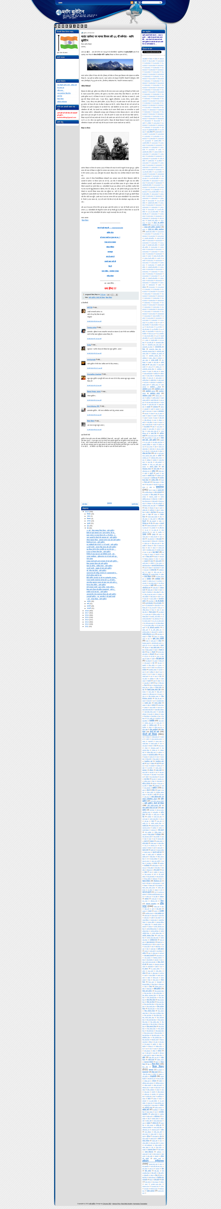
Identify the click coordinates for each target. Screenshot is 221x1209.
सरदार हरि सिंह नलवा (159, 1103)
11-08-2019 (161, 138)
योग (143, 896)
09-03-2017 (161, 114)
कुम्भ (150, 490)
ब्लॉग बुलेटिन (73, 12)
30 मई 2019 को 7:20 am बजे (94, 338)
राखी (153, 909)
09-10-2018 (148, 120)
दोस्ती (153, 667)
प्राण (161, 743)
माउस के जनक (145, 861)
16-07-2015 (150, 182)
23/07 (149, 256)
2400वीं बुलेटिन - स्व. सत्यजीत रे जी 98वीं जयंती (101, 596)
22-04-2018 (145, 242)
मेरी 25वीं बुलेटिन (160, 876)
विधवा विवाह (154, 984)
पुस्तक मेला (158, 723)
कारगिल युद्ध (154, 477)
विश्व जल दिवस (151, 1002)
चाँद (163, 552)
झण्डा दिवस (151, 601)
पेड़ (160, 725)
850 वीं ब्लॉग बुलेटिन (159, 338)
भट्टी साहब (144, 819)
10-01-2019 (156, 123)
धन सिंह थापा (159, 667)
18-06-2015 (159, 196)
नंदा (149, 674)
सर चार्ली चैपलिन (153, 1101)
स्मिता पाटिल (159, 1147)
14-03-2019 (150, 165)
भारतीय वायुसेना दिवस (156, 823)
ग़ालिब (160, 521)
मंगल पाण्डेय (151, 834)
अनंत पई (150, 366)
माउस (161, 858)
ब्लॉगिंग (149, 814)
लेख (161, 959)
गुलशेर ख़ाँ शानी (153, 536)
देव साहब (155, 660)
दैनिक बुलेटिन (152, 665)
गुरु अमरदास (152, 527)
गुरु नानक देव (154, 530)
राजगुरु (149, 911)
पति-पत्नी (149, 700)
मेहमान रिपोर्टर (146, 881)
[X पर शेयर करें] (114, 295)
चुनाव (151, 561)
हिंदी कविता (148, 1170)
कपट (143, 460)
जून (88, 526)
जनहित (162, 574)
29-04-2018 (147, 307)
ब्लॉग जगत (146, 796)
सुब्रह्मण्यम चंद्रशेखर (146, 1127)
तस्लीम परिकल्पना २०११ (148, 634)
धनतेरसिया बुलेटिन (153, 669)
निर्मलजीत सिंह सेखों (158, 685)
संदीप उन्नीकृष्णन (150, 1089)
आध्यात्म (157, 409)
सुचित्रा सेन (155, 1123)
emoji (146, 1184)
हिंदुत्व (152, 1175)
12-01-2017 (155, 142)
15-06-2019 (161, 174)
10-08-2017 (147, 127)
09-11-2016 (157, 120)
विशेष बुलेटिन (157, 988)
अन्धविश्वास (159, 369)
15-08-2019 (147, 176)
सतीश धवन (146, 1094)
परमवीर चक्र (147, 703)
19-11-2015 (151, 209)
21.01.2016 (161, 236)
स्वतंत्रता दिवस (152, 1149)
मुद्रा (151, 872)
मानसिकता (147, 865)
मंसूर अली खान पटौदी (147, 836)
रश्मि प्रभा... (60, 90)
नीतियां (151, 687)
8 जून (157, 335)
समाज (149, 1098)
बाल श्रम (154, 779)
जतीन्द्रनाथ (145, 574)
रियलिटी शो (159, 942)
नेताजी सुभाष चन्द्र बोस (154, 689)
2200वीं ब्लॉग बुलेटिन (153, 245)
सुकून (143, 1123)
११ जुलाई (144, 134)
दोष (149, 667)
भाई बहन (146, 821)
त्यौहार (159, 640)
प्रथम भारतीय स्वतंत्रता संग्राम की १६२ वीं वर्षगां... (101, 580)
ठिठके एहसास (152, 612)
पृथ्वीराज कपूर (153, 725)
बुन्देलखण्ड (157, 785)
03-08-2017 (156, 76)
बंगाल (148, 763)
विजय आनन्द (155, 979)
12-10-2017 (152, 149)
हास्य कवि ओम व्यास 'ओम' (156, 1166)
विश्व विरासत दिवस (151, 1028)
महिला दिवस (152, 856)
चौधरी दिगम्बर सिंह (146, 565)
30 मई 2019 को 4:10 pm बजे (94, 385)
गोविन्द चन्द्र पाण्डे (155, 543)
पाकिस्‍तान (157, 714)
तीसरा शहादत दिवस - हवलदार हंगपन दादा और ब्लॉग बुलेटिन (103, 540)
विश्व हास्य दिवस (158, 1033)
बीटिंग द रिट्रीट (146, 783)
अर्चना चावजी (161, 380)
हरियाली (156, 1156)
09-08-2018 (161, 118)
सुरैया (162, 1129)
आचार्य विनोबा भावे (154, 400)
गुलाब (161, 536)
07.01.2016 (147, 107)
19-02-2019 (150, 205)
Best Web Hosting (126, 1204)
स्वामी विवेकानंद (149, 1152)
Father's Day (145, 1186)
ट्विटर (153, 609)
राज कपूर (158, 909)
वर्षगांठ (143, 973)
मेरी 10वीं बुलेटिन (151, 876)
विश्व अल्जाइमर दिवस (159, 991)
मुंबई (163, 870)
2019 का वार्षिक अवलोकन (156, 229)
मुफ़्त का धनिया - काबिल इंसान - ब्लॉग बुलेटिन (99, 566)
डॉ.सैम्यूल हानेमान (146, 632)
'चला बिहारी (144, 58)
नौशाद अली (159, 691)
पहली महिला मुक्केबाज (159, 709)
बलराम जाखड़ (159, 767)
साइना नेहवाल (150, 1112)
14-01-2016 (145, 162)
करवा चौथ (150, 462)
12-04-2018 (159, 145)
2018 (87, 611)
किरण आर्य (147, 482)
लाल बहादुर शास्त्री (149, 955)
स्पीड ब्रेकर (110, 276)
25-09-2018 (159, 273)
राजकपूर (144, 911)
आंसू (143, 397)
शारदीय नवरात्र (160, 1059)
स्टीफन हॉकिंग (145, 1143)
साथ (156, 1112)
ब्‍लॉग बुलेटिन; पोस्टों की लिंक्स (97, 297)
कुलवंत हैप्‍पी (161, 490)
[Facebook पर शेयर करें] (117, 295)
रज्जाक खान (154, 898)
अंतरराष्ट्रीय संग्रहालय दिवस (148, 351)
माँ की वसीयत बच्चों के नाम (94, 575)
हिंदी (163, 1168)
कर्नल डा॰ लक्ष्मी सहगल (155, 464)
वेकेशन (160, 1044)
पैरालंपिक (144, 727)
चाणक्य (151, 554)
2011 (86, 626)
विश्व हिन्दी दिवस (145, 1035)
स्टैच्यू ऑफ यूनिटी (154, 1143)
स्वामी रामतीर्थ (161, 1149)
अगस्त (89, 521)
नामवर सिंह (146, 683)
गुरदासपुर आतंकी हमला (152, 525)
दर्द (150, 645)
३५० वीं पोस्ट (150, 322)
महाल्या (143, 854)
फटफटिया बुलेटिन (153, 754)
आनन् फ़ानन (149, 411)
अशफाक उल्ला (159, 395)
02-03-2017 (147, 67)
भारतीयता (154, 827)
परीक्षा (148, 705)
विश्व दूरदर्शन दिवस (151, 1006)
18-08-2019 (154, 198)
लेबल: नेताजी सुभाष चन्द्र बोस (148, 962)
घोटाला (154, 547)
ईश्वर (154, 426)
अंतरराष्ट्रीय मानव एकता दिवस (155, 344)
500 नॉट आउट (150, 327)
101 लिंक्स (150, 131)
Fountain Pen (155, 1186)
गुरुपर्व (154, 532)
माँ (147, 858)
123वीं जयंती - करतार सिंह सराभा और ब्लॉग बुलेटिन (101, 547)
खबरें (161, 507)
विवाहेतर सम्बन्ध (158, 986)
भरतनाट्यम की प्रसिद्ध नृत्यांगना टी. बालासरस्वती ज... (102, 573)
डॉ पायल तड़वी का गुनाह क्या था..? (110, 237)
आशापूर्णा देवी (161, 415)
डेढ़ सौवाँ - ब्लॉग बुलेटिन (155, 616)
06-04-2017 (147, 94)
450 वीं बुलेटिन (154, 324)
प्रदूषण (143, 741)
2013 (87, 622)
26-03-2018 (150, 280)
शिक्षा (149, 1064)
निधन (145, 685)
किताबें (162, 480)
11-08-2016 (152, 138)
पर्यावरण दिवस (161, 705)
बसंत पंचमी (159, 770)
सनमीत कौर (148, 1096)
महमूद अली (160, 847)
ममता (161, 845)
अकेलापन (160, 358)
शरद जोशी (155, 1053)
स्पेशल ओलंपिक (158, 1145)
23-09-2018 (159, 253)
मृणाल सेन (162, 872)
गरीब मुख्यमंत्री (152, 521)
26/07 (159, 284)
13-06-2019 (150, 156)
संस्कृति (153, 1092)
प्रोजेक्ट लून (154, 750)
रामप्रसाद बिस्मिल (160, 922)
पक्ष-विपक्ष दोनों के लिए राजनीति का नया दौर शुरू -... (101, 549)
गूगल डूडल (159, 539)
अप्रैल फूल (156, 371)
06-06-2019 (156, 94)
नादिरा (159, 680)
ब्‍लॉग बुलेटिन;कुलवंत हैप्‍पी (154, 805)
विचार (149, 979)
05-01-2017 (147, 85)
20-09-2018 (154, 218)
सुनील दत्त (158, 1125)
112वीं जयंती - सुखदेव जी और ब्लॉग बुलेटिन (99, 568)
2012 (87, 624)
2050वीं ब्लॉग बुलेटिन (150, 231)
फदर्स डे (162, 754)
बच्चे (158, 763)
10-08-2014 (161, 125)
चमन (145, 552)
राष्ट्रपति (144, 926)
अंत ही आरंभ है (110, 256)
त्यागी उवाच (153, 640)
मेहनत (161, 878)
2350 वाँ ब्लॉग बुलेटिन (149, 258)
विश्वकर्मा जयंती (155, 1039)
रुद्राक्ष (158, 944)
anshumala (91, 359)
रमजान (160, 898)
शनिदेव (154, 1050)
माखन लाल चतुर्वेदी (156, 861)
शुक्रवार (151, 1070)
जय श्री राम (161, 583)
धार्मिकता (152, 672)
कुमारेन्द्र (160, 486)
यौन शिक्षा (155, 896)
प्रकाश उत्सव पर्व (155, 736)
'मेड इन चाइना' (151, 60)
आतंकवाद (155, 406)
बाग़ (156, 772)
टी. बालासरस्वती (149, 605)
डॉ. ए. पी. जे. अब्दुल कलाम (158, 620)
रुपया (163, 944)
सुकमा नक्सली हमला (158, 1120)
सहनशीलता (155, 1109)
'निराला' (150, 58)
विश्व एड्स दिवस (147, 993)
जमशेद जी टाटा (151, 581)
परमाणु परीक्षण (157, 703)
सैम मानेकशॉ (155, 1136)
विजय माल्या (151, 982)
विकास (149, 977)
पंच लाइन (160, 694)
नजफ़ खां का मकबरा (110, 242)
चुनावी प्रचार (145, 563)
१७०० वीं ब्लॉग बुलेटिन (154, 191)
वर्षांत (149, 973)
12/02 (159, 149)
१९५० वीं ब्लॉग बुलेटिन (153, 211)
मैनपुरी (143, 883)
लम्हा (149, 953)
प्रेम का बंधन (161, 745)
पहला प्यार (160, 707)
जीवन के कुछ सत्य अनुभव (150, 594)
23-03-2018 (145, 251)
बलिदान (151, 770)
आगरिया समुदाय (155, 397)
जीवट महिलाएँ (156, 592)
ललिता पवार (155, 953)
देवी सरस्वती (147, 663)
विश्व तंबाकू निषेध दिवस (149, 1004)
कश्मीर (145, 473)
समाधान (155, 1098)
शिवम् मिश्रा (60, 99)
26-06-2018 (154, 282)
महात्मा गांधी (145, 850)
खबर (157, 507)
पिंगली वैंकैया (153, 716)
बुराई (163, 785)
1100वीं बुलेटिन (157, 140)
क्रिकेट (146, 507)
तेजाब (147, 640)
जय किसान (159, 581)
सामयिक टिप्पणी (154, 1114)
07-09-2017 (161, 105)
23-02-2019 (150, 249)
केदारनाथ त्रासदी (153, 496)
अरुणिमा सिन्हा (145, 380)
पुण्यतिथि (151, 721)
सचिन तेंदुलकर (160, 1092)
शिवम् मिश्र (145, 1067)
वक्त (161, 966)
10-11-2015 (156, 127)
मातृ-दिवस (149, 863)
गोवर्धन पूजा (146, 543)
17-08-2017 (147, 189)
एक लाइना (161, 435)
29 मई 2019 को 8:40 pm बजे (94, 321)
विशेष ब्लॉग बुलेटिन (147, 991)
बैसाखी (158, 790)
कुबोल (150, 487)
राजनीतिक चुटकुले (149, 913)
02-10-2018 (147, 71)
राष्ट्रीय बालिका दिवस (157, 933)
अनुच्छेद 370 (159, 366)
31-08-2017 (154, 320)
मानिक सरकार (155, 865)
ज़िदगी (161, 589)
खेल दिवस (153, 512)
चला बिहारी (155, 552)
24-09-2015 (151, 265)
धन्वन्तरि (160, 669)
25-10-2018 (154, 276)
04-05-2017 (147, 80)
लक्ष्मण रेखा (153, 948)
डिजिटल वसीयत (156, 614)
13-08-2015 (159, 156)
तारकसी (144, 636)
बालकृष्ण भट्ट (161, 779)
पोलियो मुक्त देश (158, 727)
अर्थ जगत (146, 382)
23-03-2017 (159, 249)
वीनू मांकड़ (162, 1042)
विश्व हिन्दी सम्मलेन (156, 1035)
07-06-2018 (147, 103)
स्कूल (161, 1140)
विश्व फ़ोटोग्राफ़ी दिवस (151, 1019)
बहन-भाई (151, 772)
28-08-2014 (152, 300)
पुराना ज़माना (161, 720)
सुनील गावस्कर (150, 1125)
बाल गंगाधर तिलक (154, 776)
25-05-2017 (145, 271)
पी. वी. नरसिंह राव (150, 718)
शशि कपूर (162, 1053)
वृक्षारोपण (154, 1044)
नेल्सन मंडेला (151, 691)
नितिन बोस (161, 683)
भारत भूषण (159, 821)
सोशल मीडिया (110, 247)
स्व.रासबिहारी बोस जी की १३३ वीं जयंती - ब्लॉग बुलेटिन (102, 544)
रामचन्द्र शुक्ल (154, 920)
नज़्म (151, 676)
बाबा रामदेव (154, 774)
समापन (160, 1098)
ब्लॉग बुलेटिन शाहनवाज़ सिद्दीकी (157, 801)
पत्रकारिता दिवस (160, 700)
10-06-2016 (152, 125)
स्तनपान (162, 1143)
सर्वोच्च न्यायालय (158, 1107)
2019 (87, 512)
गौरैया (155, 545)
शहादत (153, 1055)
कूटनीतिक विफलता (148, 492)
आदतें (152, 409)
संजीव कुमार (157, 1087)
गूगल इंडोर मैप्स (150, 539)
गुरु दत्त (146, 530)
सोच (161, 1136)
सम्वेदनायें (144, 1101)
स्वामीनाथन (159, 1152)
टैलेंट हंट (160, 607)
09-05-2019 (156, 116)
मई (88, 528)
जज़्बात (149, 572)
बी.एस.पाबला (159, 781)
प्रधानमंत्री (150, 741)
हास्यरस (157, 1168)
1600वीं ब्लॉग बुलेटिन (147, 185)
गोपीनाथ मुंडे (154, 541)
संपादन (158, 1089)
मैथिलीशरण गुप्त (158, 881)
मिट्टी (110, 266)
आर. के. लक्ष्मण (159, 413)
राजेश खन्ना (146, 917)
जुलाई (88, 523)
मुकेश (145, 872)
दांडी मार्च (146, 647)
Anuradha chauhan (94, 374)
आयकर (152, 413)
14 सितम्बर (159, 160)
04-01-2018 (161, 78)
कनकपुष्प (110, 252)
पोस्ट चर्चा (144, 729)
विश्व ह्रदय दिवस (146, 1039)
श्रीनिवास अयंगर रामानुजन (147, 1083)
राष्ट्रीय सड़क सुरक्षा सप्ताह (152, 937)
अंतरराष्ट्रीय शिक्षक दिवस (155, 349)
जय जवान (144, 583)
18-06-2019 (145, 198)
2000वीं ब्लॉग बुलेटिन (153, 220)
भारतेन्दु (160, 827)
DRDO (162, 1182)
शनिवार (159, 1050)
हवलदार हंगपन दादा (153, 1164)
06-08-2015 (152, 96)
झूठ (143, 605)
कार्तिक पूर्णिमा (154, 480)
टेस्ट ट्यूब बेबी (152, 607)
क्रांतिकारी (161, 505)
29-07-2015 (156, 307)
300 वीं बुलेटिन (156, 315)
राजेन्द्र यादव (154, 915)
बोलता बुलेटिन (150, 792)
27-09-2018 (152, 291)
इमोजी (143, 422)
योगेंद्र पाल (148, 896)
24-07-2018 (154, 262)
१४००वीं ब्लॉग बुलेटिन (147, 171)
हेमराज (151, 1179)
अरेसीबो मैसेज (153, 380)
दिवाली (153, 652)
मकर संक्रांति (156, 836)
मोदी (163, 883)
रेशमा (147, 948)
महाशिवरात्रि (159, 854)
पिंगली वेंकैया (146, 716)
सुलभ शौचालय (148, 1132)
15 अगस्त (144, 174)
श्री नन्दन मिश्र (160, 1078)
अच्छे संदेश (156, 362)
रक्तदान (162, 896)
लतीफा (144, 953)
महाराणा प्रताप (147, 852)
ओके (156, 446)
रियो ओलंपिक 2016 (146, 944)
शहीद (143, 1057)
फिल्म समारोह (156, 759)
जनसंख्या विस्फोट (154, 574)
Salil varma (150, 1191)
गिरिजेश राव (145, 523)
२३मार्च (158, 258)
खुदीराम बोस (144, 510)
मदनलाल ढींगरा (161, 838)
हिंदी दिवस (156, 1170)
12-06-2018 (154, 147)
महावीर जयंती (151, 854)
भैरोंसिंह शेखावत (157, 832)
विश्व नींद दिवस (160, 1008)
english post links (156, 1184)
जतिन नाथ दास (157, 572)
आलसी (154, 415)
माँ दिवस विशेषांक (153, 858)
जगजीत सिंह (153, 570)
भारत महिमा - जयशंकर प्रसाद (110, 271)
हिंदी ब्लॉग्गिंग (161, 1173)
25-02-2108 (159, 269)
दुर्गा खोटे (162, 654)
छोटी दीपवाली (156, 567)
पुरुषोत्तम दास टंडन (149, 723)
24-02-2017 (150, 260)
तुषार (149, 638)
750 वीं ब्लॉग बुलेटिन (149, 335)
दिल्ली (156, 649)
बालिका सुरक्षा (147, 781)
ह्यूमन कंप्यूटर (148, 1182)
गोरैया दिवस (161, 541)
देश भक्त (160, 663)
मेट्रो (155, 874)
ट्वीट (158, 609)
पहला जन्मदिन (153, 707)
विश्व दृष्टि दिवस (151, 1008)
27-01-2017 (152, 287)
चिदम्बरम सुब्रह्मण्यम (148, 558)
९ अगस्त (146, 340)
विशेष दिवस (149, 988)
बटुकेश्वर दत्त (159, 765)
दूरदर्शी (153, 658)
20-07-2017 (150, 216)
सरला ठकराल (155, 1105)
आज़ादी (148, 406)
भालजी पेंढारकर (145, 830)
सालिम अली (149, 1116)
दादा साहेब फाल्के (155, 647)
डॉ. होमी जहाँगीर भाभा (156, 629)
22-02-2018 (150, 240)
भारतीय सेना (145, 825)
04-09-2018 (152, 83)
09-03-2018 (147, 116)
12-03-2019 (150, 145)
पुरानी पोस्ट (135, 504)
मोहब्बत (145, 885)
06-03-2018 (161, 91)
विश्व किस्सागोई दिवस (152, 997)
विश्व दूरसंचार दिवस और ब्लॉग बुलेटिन (97, 563)
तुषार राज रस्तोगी (158, 638)
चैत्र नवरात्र (159, 563)
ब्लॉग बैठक (152, 810)
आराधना (149, 415)
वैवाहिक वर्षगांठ (159, 1046)
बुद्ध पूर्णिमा (144, 785)
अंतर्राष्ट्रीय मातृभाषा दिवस (155, 355)
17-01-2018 (157, 185)
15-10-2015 (156, 176)
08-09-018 (161, 109)
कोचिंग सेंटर (110, 232)
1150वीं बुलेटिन (145, 142)
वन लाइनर (145, 968)
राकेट (163, 906)
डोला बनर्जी (154, 632)
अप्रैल (89, 601)
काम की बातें (146, 477)
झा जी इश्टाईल (160, 601)
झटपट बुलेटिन (153, 598)
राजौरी (152, 917)
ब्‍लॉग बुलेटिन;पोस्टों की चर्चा (149, 808)
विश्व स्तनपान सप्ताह (148, 1033)
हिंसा (156, 1175)
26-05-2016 (145, 282)
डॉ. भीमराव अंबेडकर (160, 623)
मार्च (88, 603)
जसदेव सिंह (155, 587)
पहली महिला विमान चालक (150, 711)
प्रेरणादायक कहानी (155, 748)
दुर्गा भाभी (152, 656)
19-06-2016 (154, 207)
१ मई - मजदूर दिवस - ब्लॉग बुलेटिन (97, 599)
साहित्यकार (157, 1116)
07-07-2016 (156, 103)
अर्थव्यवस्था (152, 382)
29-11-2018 (147, 311)
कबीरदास (149, 460)
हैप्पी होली (156, 1179)
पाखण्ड (162, 714)
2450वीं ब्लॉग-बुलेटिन (153, 267)
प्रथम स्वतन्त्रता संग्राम (156, 739)
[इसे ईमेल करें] (110, 295)
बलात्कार (144, 770)
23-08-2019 (150, 253)
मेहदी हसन (155, 878)
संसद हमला (146, 1092)
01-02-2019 (161, 60)
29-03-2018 (161, 304)
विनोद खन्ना (161, 984)
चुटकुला (162, 558)
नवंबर (88, 516)
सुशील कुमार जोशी (158, 1132)
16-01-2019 (155, 180)
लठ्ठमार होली (152, 951)
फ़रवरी (89, 606)
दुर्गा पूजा (146, 656)
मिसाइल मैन (149, 870)
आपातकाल (161, 411)
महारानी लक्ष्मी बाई (157, 852)
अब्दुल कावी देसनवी (148, 373)
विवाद (150, 986)
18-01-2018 (155, 194)
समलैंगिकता (159, 1096)
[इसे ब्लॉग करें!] (112, 295)
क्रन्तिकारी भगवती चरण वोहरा (149, 505)
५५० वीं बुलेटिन (155, 329)
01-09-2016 (147, 63)
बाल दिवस (146, 779)
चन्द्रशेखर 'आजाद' (151, 550)
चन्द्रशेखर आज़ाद (160, 550)
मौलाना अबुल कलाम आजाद (148, 887)
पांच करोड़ (150, 714)
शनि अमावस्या (147, 1050)
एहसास (154, 444)
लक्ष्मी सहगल (161, 948)
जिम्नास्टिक (149, 592)
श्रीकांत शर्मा (147, 1081)
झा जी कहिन (158, 603)
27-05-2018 (156, 289)
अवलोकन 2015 (155, 393)
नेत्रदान (144, 691)
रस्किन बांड (156, 906)
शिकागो (157, 1062)
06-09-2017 (147, 98)
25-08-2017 (150, 273)
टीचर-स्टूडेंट (157, 605)
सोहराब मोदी (154, 1140)
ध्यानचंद (144, 674)
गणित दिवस (144, 519)
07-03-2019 (161, 100)
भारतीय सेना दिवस (155, 825)
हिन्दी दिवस (144, 1177)
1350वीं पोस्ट (151, 160)
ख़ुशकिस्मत (152, 510)
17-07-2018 (161, 187)
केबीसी (160, 499)
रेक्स (153, 946)
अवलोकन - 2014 (155, 386)
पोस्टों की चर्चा (154, 732)
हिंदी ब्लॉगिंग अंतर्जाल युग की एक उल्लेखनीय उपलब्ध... (102, 578)
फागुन (158, 756)
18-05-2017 (150, 196)
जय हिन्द (146, 585)
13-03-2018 (154, 154)
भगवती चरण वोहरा (158, 816)
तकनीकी (160, 632)
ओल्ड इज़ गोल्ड (146, 453)
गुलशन (160, 534)
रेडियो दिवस (158, 946)
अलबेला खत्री (145, 384)
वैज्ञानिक (144, 1046)
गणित (161, 516)
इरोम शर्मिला (149, 422)
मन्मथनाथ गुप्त (154, 845)
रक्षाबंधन (147, 898)
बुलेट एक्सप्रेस (147, 787)
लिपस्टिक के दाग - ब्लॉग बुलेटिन (96, 542)
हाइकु (161, 1164)
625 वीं (158, 331)
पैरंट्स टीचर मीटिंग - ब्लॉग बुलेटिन (96, 585)
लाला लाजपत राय (160, 955)
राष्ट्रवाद (150, 926)
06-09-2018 (156, 98)
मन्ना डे (146, 845)
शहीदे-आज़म (151, 1059)
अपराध (149, 371)
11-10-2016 (148, 140)
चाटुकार (145, 554)
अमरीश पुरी (156, 373)
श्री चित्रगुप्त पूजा (151, 1078)
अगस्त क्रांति (154, 360)
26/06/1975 (152, 284)
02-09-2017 (161, 69)
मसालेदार (144, 847)
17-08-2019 (156, 189)
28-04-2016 (152, 296)
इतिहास (160, 420)
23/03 (143, 256)
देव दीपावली (148, 660)
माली (161, 865)
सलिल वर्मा (145, 1109)
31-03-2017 (159, 318)
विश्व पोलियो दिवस (158, 1015)
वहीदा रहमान (155, 973)
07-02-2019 (152, 100)
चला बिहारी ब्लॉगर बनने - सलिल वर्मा (67, 85)
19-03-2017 (159, 205)
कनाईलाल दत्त (145, 457)
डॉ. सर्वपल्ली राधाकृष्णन (154, 627)
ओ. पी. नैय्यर (149, 446)
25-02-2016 (150, 269)
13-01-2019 (145, 154)
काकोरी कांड (151, 475)
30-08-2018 (161, 313)
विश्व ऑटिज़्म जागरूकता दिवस (149, 995)
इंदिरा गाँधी (162, 417)
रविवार (162, 901)
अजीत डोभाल (153, 364)
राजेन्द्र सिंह (161, 915)
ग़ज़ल (149, 514)
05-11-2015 (152, 91)
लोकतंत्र (151, 964)
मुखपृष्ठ (60, 3)
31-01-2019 (150, 318)
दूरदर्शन (148, 658)
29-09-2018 (152, 309)
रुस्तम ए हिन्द (147, 946)
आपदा (155, 411)
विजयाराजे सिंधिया (146, 984)
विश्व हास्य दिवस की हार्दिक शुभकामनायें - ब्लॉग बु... (101, 589)
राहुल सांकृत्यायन (150, 942)
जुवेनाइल (160, 594)
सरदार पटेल (150, 1103)
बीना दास (160, 783)
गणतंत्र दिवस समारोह (152, 516)
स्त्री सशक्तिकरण (148, 1145)
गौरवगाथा (149, 545)
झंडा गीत (146, 598)
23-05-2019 (154, 251)
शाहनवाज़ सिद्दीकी (148, 1062)
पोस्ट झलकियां (154, 729)
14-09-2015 (150, 169)
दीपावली (152, 654)
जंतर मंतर (146, 570)
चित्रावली (162, 556)
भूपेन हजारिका (148, 832)
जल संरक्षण (159, 585)
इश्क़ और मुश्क (149, 424)
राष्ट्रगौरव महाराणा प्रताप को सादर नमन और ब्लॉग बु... (102, 582)
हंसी (150, 1154)
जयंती (151, 585)
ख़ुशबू (157, 510)
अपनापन (144, 371)
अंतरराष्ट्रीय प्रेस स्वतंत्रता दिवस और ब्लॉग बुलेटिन (101, 594)
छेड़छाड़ (150, 567)
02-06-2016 (156, 67)
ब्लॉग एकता (161, 794)
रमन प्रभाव (144, 901)
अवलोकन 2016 (146, 395)
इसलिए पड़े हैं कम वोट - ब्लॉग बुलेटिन (97, 592)
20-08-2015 (159, 216)
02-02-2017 (161, 65)
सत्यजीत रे (154, 1094)
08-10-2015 (156, 111)
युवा (155, 892)
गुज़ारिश (156, 523)
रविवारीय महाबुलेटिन (151, 903)
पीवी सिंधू (158, 718)
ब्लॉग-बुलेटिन (155, 812)
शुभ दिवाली (159, 1069)
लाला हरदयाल (147, 957)
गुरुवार (144, 534)
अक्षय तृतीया (145, 360)
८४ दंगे (151, 338)
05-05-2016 (161, 87)
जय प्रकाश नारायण (153, 583)
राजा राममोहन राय (159, 913)
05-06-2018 (147, 89)
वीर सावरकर (147, 1044)
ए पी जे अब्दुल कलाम (152, 435)
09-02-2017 (152, 114)
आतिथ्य (162, 406)
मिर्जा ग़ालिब (150, 867)
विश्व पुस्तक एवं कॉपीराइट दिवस (157, 1013)
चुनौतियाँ (152, 563)
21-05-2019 (156, 233)
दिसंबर (89, 514)
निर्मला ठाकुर (145, 687)
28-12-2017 (156, 302)
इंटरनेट (150, 417)
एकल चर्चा (156, 437)
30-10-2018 (147, 315)
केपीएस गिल (154, 499)
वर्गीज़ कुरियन (159, 971)
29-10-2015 (161, 309)
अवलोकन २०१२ (159, 389)
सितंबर (89, 519)
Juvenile (146, 1188)
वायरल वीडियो (152, 975)
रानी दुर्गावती (158, 917)
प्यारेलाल (148, 736)
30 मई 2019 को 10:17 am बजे (94, 368)
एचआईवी (162, 440)
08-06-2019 (153, 109)
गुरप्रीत (160, 525)
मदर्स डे (146, 841)
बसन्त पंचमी (144, 772)
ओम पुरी (147, 451)
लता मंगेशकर (159, 951)
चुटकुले (146, 561)
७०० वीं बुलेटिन (160, 333)
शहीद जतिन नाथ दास (154, 1057)
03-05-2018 (161, 74)
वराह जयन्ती (150, 971)
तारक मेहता (159, 634)
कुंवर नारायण (149, 484)
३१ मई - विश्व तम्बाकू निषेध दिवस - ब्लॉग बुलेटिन (100, 530)
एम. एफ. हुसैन (147, 442)
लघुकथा (146, 951)
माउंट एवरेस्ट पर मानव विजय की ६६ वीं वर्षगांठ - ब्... (101, 535)
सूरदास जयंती (154, 1134)
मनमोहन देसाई (159, 841)
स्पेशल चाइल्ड (145, 1147)
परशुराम (143, 705)
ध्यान (161, 672)
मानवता (155, 863)
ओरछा (161, 451)
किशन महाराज (156, 482)
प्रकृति (147, 739)
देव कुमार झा (60, 88)
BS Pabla (155, 1182)
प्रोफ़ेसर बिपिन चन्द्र (151, 752)
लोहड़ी (156, 966)
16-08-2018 (159, 182)
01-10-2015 (156, 63)
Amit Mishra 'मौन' (93, 406)
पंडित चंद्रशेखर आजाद (153, 696)
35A (156, 322)
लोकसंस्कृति (150, 966)
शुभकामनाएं (145, 1072)
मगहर (163, 836)
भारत (152, 821)
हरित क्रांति (149, 1156)
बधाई (143, 767)
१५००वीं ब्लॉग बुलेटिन (154, 178)
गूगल (143, 539)
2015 (87, 617)
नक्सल (153, 674)
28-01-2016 (147, 293)
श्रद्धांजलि (153, 1076)
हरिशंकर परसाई (157, 1158)
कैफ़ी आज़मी (154, 501)
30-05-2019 (156, 311)
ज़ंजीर (162, 567)
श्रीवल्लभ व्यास (145, 1087)
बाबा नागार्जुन (147, 774)
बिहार (153, 781)
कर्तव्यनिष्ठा (144, 464)
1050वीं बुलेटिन (158, 131)
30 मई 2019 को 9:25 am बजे (94, 353)
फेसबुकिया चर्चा (148, 761)
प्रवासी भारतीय (154, 743)
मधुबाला (152, 841)
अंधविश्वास (144, 358)
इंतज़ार (155, 417)
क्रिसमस (152, 507)
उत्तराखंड (144, 429)
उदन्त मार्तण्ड (151, 429)
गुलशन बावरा (145, 536)
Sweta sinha (91, 327)
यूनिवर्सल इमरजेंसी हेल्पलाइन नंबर (155, 894)
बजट (147, 765)
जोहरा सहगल (153, 596)
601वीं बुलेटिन (151, 331)
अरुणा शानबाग (159, 378)
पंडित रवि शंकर (158, 698)
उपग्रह (158, 429)
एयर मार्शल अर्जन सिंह (157, 442)
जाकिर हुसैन (150, 589)
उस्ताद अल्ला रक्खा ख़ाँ (152, 431)
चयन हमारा (90, 559)
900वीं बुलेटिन (154, 340)
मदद (154, 838)
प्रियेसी (150, 745)
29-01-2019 (152, 304)
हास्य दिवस (144, 1168)
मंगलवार (158, 834)
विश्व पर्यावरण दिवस (149, 1010)
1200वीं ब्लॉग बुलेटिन (147, 151)
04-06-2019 (156, 80)
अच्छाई (149, 362)
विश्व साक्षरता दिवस (160, 1030)
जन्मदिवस (157, 579)
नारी (152, 683)
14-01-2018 (154, 162)
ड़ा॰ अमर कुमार (147, 614)
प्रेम (155, 745)
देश (153, 663)
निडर (156, 683)
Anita (89, 345)
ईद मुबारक (147, 426)
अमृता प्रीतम (150, 375)
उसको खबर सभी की (110, 261)
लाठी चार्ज (162, 953)
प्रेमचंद (146, 748)
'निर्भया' (155, 58)
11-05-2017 (147, 136)
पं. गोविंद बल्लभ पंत (152, 694)
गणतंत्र (155, 514)
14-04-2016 (159, 165)
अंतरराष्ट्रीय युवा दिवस (147, 346)
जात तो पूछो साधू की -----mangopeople (110, 228)
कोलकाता (149, 503)
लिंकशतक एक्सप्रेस (157, 957)
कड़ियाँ (159, 455)
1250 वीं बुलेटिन (158, 151)
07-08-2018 (152, 105)
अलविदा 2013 (155, 384)
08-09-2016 (147, 111)
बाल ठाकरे (162, 776)
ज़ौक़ (159, 596)
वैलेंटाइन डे (150, 1046)
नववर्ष (154, 680)
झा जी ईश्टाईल (149, 603)
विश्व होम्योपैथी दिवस (157, 1037)
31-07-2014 (145, 320)
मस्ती (154, 847)
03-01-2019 (156, 71)
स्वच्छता (144, 1149)
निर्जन (150, 685)
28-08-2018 (161, 300)
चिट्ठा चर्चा (149, 556)
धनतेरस (144, 669)
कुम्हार (154, 490)
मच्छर (145, 838)
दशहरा (162, 645)
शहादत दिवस (159, 1055)
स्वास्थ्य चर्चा (144, 1154)
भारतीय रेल (145, 823)
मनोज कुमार (145, 843)
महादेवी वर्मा (153, 850)
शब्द (143, 1053)
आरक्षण (143, 415)
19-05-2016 (145, 207)
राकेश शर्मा (146, 909)
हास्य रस (152, 1168)
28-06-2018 (156, 298)
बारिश (147, 776)
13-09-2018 (145, 158)
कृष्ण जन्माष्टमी (158, 492)
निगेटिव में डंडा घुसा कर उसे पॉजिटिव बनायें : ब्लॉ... (101, 554)
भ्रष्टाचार (144, 834)
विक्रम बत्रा (155, 977)
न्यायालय (144, 694)
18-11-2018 (151, 200)
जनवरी (89, 608)
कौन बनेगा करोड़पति (157, 503)
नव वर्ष (149, 680)
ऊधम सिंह (153, 433)
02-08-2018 (152, 69)
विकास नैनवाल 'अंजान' (94, 392)
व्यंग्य (151, 1048)
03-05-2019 (147, 76)
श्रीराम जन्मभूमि (147, 1085)
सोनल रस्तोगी (145, 1138)
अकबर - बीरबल (152, 358)
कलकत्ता (144, 466)
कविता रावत (161, 471)
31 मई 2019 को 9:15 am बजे (94, 415)
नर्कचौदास (152, 678)
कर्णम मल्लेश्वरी (158, 462)
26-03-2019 (159, 280)
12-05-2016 (145, 147)
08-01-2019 (156, 107)
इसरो (159, 424)
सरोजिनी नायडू (148, 1107)
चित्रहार (156, 556)
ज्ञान (163, 596)
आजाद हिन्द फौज (152, 404)
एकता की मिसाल (148, 437)
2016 (87, 615)
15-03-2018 (152, 174)
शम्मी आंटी (148, 1053)
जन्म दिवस (147, 576)
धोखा (157, 672)
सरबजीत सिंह (147, 1105)
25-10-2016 (145, 276)
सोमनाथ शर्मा (153, 1138)
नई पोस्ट (84, 504)
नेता (143, 689)
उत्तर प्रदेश (159, 426)
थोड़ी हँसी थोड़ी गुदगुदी (156, 643)
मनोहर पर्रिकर (161, 843)
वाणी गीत (59, 96)
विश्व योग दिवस (154, 1024)
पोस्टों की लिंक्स (149, 734)
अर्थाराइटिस (159, 382)
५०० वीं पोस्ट (159, 327)
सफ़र (154, 1096)
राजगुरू (155, 911)
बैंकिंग (153, 790)
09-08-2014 (152, 118)
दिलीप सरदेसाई (149, 649)
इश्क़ (143, 424)
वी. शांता (155, 1042)
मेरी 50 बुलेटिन (147, 878)
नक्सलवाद (160, 674)
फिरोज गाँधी (148, 759)
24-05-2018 (159, 260)
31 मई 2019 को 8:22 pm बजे (94, 429)
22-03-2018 (159, 240)
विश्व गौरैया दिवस (151, 999)
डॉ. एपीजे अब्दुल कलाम (149, 623)
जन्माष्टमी (144, 581)
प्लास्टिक (160, 752)
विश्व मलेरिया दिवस (154, 1022)
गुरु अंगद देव (145, 527)
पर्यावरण (154, 705)
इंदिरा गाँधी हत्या (147, 420)
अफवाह (162, 371)
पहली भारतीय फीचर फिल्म (147, 709)
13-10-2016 (154, 158)
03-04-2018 (152, 74)
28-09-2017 (147, 302)
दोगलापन (144, 667)
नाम (163, 680)
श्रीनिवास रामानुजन (160, 1083)
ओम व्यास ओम (154, 451)
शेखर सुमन (155, 1072)
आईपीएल (148, 397)
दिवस (148, 652)
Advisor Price (116, 1204)
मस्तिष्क (149, 847)
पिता (159, 716)
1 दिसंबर (149, 123)
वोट (143, 1048)
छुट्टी (145, 567)
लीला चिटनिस (150, 959)
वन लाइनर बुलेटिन (155, 968)
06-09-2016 (161, 96)
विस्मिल (150, 1042)
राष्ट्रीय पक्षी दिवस (154, 931)
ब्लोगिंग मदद (156, 814)
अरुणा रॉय (150, 378)
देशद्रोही (144, 665)
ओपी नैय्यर (152, 449)
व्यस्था (155, 1048)
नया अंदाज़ (144, 678)
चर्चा (149, 552)
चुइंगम (157, 558)
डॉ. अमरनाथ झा (156, 618)
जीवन (162, 592)
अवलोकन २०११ (146, 389)
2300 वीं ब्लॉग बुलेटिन (159, 256)
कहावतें (157, 473)
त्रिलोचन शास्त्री (146, 643)
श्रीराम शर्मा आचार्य (158, 1085)
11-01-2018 (152, 134)
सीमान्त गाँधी (148, 1120)
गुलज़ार (154, 534)
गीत (152, 523)
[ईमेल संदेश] (107, 294)
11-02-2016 (161, 134)
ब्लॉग (155, 794)
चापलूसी (157, 554)
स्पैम (152, 1147)
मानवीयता (162, 863)
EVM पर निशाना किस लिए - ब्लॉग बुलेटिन (98, 552)
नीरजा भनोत (158, 687)
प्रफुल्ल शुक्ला (159, 741)
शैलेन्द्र (154, 1074)
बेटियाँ (148, 790)
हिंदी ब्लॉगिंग (154, 1173)
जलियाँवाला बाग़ (146, 587)
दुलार (158, 656)
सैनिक (148, 1136)
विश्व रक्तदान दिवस (151, 1026)
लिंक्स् (143, 959)
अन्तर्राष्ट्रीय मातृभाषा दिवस (148, 369)
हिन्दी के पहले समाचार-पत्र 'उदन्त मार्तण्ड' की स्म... (101, 533)
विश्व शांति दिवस (150, 1030)
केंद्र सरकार (154, 494)
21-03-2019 (147, 233)
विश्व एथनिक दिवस (158, 993)
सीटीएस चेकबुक (155, 1118)
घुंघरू (149, 547)
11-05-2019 (156, 136)
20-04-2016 (154, 213)
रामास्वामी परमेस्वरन (157, 924)
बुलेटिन (155, 788)
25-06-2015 (154, 271)
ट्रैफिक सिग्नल (145, 609)
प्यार (143, 736)
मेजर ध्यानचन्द (148, 874)
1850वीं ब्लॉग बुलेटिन (153, 202)
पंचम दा (144, 696)
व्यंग (147, 1048)
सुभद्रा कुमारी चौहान (158, 1127)
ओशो (155, 453)
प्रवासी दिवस (145, 743)
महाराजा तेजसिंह (160, 850)
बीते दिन (154, 783)
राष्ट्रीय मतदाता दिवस (148, 935)
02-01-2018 (152, 65)
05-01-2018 (156, 85)
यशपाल (156, 890)
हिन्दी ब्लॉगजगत (152, 1177)
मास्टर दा (144, 867)
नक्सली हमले (145, 676)
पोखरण (150, 727)
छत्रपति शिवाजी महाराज (158, 565)
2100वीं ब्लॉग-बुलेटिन (149, 238)
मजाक (150, 838)
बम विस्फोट (150, 767)
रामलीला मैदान (147, 924)
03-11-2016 (152, 78)
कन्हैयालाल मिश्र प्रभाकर (156, 457)
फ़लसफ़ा (146, 756)
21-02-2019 (161, 231)
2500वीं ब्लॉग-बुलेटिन (153, 278)
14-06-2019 (154, 167)
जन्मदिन (149, 579)
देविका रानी (161, 660)
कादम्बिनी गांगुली (160, 475)
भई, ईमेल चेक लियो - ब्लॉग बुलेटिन (96, 570)
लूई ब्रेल (156, 959)
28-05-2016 (161, 296)
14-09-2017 (159, 169)
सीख (149, 1118)
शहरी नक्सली (147, 1055)
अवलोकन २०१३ (150, 391)
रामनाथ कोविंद (151, 922)
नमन (160, 676)
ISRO (162, 1186)
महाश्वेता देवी (145, 856)
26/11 (144, 287)
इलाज (155, 422)
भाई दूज (162, 819)
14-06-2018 (145, 167)
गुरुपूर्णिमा (160, 532)
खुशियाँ (147, 512)
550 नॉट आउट (145, 329)
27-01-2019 (161, 287)
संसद (163, 1089)
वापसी (145, 975)
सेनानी (160, 1134)
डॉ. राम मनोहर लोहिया (149, 625)
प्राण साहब (144, 745)
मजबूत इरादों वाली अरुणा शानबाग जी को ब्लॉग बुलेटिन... (102, 561)
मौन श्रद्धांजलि (159, 885)
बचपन (152, 763)
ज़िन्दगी (143, 592)
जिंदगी (156, 589)
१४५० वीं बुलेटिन (158, 171)
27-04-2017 (147, 289)
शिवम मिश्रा (155, 1064)
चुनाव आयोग (159, 561)
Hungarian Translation (140, 1204)
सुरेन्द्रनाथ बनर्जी (155, 1129)
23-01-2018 (154, 247)
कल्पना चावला (154, 466)
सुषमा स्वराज (145, 1134)
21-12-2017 (152, 236)
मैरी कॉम (148, 883)
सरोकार (162, 1105)
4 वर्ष (161, 322)
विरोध (145, 986)
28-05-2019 (147, 298)
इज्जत (155, 420)
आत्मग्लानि (146, 409)
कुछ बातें (155, 484)
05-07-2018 (156, 89)
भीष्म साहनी (161, 830)
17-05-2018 (152, 187)
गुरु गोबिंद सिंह (161, 527)
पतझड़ (143, 700)
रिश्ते (154, 944)
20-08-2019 (145, 218)
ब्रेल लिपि (150, 794)
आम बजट (146, 413)
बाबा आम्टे (162, 772)
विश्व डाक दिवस (160, 1002)
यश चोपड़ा (150, 890)
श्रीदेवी (160, 1081)
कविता (153, 471)
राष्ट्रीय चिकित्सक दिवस (152, 928)
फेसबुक (162, 759)
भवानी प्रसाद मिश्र (154, 819)
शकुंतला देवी (161, 1048)
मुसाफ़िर (155, 872)
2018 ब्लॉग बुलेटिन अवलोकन (157, 225)
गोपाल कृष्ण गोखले (146, 541)
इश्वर (155, 424)
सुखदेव (148, 1123)
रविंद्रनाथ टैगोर (154, 901)
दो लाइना (160, 665)
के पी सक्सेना (145, 494)
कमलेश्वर (155, 460)
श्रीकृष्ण (154, 1081)
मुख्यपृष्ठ (109, 503)
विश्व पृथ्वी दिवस (147, 1015)
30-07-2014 (152, 313)
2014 (87, 620)
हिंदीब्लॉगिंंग (146, 1175)
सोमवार (160, 1138)
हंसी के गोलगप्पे (156, 1154)
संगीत (152, 1087)
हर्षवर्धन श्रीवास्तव (62, 102)
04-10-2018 (161, 83)
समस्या (143, 1098)
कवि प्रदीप (156, 468)
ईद (163, 424)
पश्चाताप (146, 707)
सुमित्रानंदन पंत (145, 1129)
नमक (156, 676)
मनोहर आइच (153, 843)
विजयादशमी (159, 982)
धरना (143, 672)
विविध (143, 988)
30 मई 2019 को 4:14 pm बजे (94, 400)
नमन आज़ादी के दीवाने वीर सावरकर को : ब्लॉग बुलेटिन (102, 537)
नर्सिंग (157, 678)
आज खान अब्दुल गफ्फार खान (152, 402)
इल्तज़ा (160, 422)
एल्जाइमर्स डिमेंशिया (146, 444)
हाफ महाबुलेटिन (145, 1166)
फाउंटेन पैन (152, 756)
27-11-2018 (161, 291)
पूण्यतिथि (144, 725)
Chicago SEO (107, 1204)
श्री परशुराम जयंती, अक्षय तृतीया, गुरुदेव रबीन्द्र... (101, 587)
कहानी (151, 473)
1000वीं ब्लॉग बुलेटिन (153, 129)
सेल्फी (143, 1136)
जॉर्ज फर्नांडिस (145, 596)
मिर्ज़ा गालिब (157, 867)
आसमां (145, 417)
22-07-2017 (154, 242)
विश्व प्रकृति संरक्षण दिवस (148, 1017)
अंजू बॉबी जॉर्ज (150, 342)
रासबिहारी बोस (153, 940)
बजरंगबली (152, 765)
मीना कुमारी (157, 870)
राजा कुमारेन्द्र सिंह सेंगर (64, 93)
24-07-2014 (145, 262)
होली (162, 1179)
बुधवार (150, 785)
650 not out (152, 333)
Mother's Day (154, 1188)
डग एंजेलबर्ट (161, 612)
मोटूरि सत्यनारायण (156, 883)
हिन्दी (161, 1175)
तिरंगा (149, 636)
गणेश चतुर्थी (152, 519)
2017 (87, 613)
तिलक (155, 636)
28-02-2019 (156, 293)
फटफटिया (144, 754)
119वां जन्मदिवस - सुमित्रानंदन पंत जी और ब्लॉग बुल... (102, 556)
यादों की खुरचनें (146, 892)
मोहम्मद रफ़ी (151, 885)
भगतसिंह (149, 816)
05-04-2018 (152, 87)
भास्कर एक (153, 830)
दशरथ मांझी (155, 645)
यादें (161, 890)
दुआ (157, 654)
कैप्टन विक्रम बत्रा (146, 501)
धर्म (147, 672)
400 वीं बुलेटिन (145, 324)
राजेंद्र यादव (146, 915)
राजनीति (161, 911)
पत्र (154, 700)
